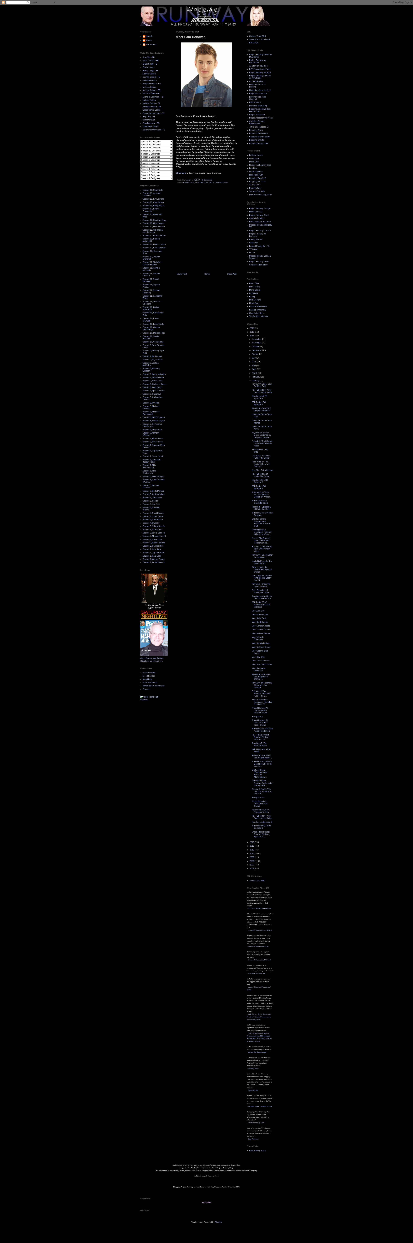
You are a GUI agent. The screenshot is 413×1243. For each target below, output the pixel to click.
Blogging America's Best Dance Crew (259, 110)
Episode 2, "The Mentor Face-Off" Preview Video (262, 548)
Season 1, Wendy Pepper (154, 559)
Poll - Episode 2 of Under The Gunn (260, 475)
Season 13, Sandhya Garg (154, 220)
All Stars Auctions (256, 81)
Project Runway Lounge (259, 208)
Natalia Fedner (149, 100)
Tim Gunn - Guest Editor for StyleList (262, 556)
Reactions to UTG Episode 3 (259, 397)
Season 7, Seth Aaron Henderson (152, 425)
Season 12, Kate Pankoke (154, 248)
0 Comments (207, 180)
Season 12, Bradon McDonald (151, 240)
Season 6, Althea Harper (153, 476)
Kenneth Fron (255, 188)
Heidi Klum (254, 303)
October (255, 347)
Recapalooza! (258, 797)
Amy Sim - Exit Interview (262, 470)
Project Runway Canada (260, 230)
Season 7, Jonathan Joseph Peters (151, 461)
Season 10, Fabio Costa (153, 324)
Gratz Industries (256, 172)
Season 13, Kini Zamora (153, 199)
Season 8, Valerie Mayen (154, 421)
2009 (252, 857)
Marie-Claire (254, 290)
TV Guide (253, 249)
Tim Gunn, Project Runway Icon (259, 908)
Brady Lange (148, 67)
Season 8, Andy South (152, 387)
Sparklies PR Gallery (258, 265)
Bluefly (252, 296)
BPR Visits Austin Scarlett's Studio (260, 502)
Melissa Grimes (149, 87)
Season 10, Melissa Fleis (154, 333)
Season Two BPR (257, 880)
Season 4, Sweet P (151, 523)
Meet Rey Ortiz (258, 657)
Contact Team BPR (257, 36)
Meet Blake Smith (259, 618)
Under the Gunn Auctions (260, 90)
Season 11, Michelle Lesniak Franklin (152, 263)
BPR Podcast (255, 102)
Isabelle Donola (150, 80)
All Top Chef (254, 185)
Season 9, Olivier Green (153, 377)
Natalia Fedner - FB (151, 103)
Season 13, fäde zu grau (153, 223)
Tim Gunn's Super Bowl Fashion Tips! (262, 385)
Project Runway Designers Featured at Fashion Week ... (262, 532)
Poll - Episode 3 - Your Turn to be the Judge (262, 391)
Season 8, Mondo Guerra (154, 417)
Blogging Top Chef (257, 178)
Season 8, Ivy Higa (151, 403)
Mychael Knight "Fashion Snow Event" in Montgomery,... (259, 773)
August (255, 354)
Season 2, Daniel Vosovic (154, 543)
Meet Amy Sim (258, 611)
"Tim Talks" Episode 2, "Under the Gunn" (261, 457)
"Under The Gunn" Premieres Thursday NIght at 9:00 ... (262, 702)
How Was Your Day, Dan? (260, 195)
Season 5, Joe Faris (151, 504)
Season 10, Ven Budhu (153, 342)
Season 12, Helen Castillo (154, 244)
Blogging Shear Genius (259, 137)
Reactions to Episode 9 (262, 822)
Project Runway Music (259, 261)
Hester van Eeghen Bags (260, 165)
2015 (252, 332)
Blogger (218, 1222)
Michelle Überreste (151, 93)
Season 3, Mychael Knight (154, 536)
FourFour (253, 168)
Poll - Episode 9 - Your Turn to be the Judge (262, 817)
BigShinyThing (253, 1068)
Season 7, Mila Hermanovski (149, 466)
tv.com (252, 252)
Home (207, 274)
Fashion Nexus (255, 155)
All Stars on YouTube (258, 66)
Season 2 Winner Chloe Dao (258, 946)
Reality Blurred (255, 239)
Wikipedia (253, 243)
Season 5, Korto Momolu (153, 491)
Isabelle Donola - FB (152, 84)
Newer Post (182, 274)
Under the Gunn (201, 183)
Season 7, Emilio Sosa (153, 442)
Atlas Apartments (150, 682)
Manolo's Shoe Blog (258, 106)
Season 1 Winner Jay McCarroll (259, 960)
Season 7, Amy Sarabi (152, 430)
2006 (252, 869)
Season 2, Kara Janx (152, 549)
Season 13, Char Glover (153, 202)
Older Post (231, 274)
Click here (181, 173)
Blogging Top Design (258, 133)
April (254, 369)
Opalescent (254, 158)
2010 (252, 853)
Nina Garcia (254, 287)
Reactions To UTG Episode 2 (260, 481)
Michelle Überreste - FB (153, 97)
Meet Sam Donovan (260, 661)
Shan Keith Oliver (150, 126)
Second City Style (257, 191)
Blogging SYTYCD (257, 181)
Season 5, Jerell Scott (152, 498)
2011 (252, 850)
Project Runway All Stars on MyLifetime (260, 77)
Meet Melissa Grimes (261, 633)
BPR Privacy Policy (257, 1150)
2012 (252, 846)
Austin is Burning (256, 218)
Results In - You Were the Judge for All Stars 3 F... (261, 676)
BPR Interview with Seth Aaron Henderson (262, 730)
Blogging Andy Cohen (258, 143)
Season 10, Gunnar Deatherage (151, 328)
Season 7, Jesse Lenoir (153, 456)
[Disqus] (206, 229)
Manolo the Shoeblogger (257, 1052)
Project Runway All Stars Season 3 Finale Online (260, 722)
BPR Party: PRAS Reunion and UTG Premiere (261, 604)
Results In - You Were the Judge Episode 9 (262, 756)
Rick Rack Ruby (256, 175)
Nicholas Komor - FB (152, 107)
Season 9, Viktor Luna (152, 381)
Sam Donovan (188, 183)
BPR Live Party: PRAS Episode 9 (261, 827)
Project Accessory (257, 115)
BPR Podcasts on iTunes (260, 69)
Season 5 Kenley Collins (153, 494)
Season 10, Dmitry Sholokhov (151, 308)
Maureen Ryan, (260, 1106)
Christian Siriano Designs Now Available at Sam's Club (261, 522)
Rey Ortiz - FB (149, 116)
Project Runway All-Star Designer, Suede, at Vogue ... (262, 763)
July (254, 358)
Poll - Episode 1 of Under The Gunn (260, 591)
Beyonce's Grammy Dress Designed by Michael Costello (261, 435)
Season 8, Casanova (152, 394)
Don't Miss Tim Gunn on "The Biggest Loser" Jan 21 (262, 578)
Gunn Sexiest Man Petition (152, 658)
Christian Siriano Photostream (256, 122)
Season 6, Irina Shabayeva (149, 472)
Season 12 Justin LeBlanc (154, 235)
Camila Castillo (149, 74)
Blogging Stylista (256, 140)
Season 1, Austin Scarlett (154, 562)
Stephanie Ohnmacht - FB (154, 130)
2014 (252, 336)
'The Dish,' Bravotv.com (256, 973)
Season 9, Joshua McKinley (151, 364)
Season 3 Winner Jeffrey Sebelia (260, 930)
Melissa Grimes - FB (151, 90)
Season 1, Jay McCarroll (153, 552)
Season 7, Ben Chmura (153, 438)
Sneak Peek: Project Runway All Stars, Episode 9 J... (260, 834)
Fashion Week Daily (258, 306)
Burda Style (254, 283)
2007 (252, 865)
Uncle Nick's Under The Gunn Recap (262, 562)
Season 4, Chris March (153, 519)
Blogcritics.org (253, 1090)
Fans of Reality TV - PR (259, 246)
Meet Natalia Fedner (261, 643)
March (255, 373)
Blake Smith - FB (150, 64)
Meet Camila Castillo (261, 626)
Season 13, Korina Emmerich (151, 210)
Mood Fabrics (149, 676)
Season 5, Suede (150, 501)
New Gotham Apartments (154, 686)
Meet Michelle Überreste (258, 638)
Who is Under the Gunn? (218, 183)
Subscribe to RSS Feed (259, 39)
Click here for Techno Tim (151, 661)
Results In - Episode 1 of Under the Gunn (261, 508)
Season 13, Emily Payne (153, 205)
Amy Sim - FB (149, 57)
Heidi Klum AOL (256, 212)
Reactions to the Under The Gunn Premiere (262, 597)
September (257, 350)
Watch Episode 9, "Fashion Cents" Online (260, 803)
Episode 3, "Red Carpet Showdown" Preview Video (262, 443)
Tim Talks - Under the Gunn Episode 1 (261, 585)
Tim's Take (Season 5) (259, 127)
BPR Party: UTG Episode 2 (259, 487)
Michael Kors (255, 300)
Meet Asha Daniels (260, 614)
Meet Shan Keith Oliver (262, 664)
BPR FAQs (253, 43)
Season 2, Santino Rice (153, 546)
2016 (252, 328)
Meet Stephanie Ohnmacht (259, 669)
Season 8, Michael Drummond (151, 413)
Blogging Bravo (256, 130)
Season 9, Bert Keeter (152, 356)
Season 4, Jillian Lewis (153, 516)
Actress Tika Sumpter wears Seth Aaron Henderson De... (261, 540)
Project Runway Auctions (260, 72)
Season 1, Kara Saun (152, 556)
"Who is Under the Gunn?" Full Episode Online (262, 569)
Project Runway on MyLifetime (257, 61)
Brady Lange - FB (150, 70)
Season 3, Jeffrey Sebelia (154, 526)
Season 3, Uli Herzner (152, 529)
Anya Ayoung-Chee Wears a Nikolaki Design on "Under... (261, 494)
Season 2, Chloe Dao (152, 539)
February (256, 377)
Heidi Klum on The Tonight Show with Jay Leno (261, 464)
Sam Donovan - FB (151, 123)
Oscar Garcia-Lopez (151, 110)
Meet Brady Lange (260, 622)
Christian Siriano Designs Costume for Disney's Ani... (262, 783)
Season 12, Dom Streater (154, 227)
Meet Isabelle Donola (261, 630)
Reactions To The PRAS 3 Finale (259, 744)
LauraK (149, 36)
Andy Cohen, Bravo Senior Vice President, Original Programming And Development (259, 1016)
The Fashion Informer (258, 316)
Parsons (146, 689)
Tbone (149, 40)
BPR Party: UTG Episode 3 (259, 403)
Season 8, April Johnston (154, 391)
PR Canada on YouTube (260, 222)
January (256, 380)
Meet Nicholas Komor (261, 647)
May (254, 365)
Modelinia (253, 293)
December (257, 339)
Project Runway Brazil (259, 215)
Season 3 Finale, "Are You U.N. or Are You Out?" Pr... (261, 791)
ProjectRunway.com (258, 93)
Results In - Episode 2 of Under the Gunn (261, 409)
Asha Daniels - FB (151, 60)
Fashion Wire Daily (257, 310)
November (257, 343)
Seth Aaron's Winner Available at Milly (260, 811)
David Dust (254, 162)
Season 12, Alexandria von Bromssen (153, 231)
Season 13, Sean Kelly (153, 190)
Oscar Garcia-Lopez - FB (153, 113)
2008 (252, 861)
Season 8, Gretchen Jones (154, 384)
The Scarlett (151, 44)
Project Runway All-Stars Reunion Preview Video (260, 710)
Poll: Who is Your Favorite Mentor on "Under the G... (261, 693)
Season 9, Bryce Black (152, 360)
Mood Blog (147, 679)
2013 (252, 842)
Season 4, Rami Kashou (153, 513)
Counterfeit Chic (256, 313)
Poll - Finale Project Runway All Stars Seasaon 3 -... (260, 737)
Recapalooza (257, 716)
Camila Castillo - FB (151, 77)
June (254, 362)
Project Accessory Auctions (261, 118)
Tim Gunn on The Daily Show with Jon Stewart (262, 685)
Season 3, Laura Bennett (154, 533)
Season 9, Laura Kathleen (154, 374)
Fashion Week (149, 673)
